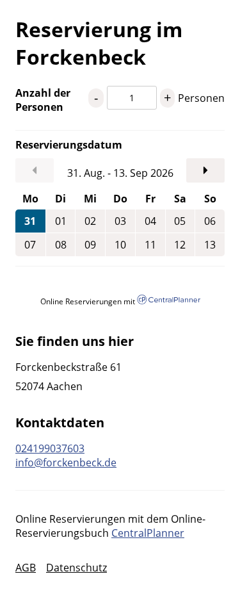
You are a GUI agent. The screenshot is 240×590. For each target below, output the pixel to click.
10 (120, 245)
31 (30, 221)
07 (30, 245)
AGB (25, 568)
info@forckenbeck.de (65, 462)
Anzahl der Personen (42, 100)
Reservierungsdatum (51, 145)
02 (90, 221)
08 (61, 245)
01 (61, 221)
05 (180, 221)
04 (150, 221)
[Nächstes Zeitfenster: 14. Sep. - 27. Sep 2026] (205, 170)
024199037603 (49, 448)
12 (180, 245)
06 (210, 221)
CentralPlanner (147, 533)
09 (90, 245)
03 (120, 221)
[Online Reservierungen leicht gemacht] (168, 300)
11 (150, 245)
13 (210, 245)
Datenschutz (76, 568)
